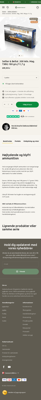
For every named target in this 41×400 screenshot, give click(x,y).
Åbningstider (27, 310)
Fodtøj (4, 314)
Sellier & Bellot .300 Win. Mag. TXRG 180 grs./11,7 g (17, 13)
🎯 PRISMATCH (15, 2)
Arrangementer (7, 360)
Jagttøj (4, 310)
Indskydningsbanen (8, 356)
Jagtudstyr (5, 307)
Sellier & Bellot (12, 11)
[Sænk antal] (4, 104)
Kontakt (25, 324)
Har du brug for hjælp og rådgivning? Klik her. (24, 127)
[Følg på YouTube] (9, 366)
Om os (4, 346)
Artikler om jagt (28, 335)
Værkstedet (6, 349)
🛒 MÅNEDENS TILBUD (34, 2)
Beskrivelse (7, 141)
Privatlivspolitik (28, 321)
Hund (4, 317)
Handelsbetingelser (29, 314)
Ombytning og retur (31, 141)
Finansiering (27, 317)
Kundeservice (27, 307)
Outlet (4, 321)
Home (4, 11)
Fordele (18, 141)
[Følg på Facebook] (3, 366)
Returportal (26, 328)
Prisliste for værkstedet (10, 353)
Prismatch (26, 331)
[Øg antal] (12, 104)
